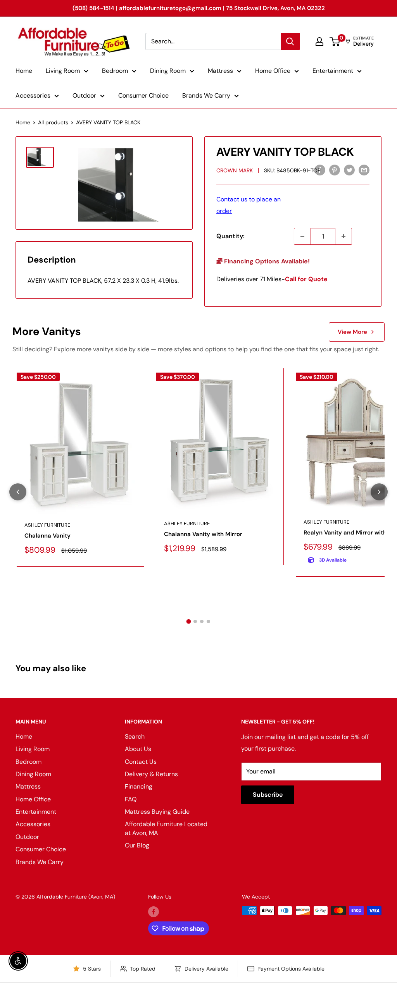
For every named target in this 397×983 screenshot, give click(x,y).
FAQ (130, 799)
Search (135, 736)
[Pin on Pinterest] (334, 169)
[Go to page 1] (188, 621)
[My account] (319, 41)
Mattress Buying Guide (157, 812)
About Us (138, 749)
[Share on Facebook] (319, 169)
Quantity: (230, 236)
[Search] (290, 41)
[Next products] (379, 491)
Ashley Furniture (47, 525)
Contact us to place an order (248, 205)
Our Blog (137, 845)
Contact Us (141, 762)
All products (53, 122)
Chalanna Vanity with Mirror (203, 534)
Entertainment (332, 71)
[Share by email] (364, 169)
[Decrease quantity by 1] (302, 236)
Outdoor (84, 95)
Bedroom (115, 71)
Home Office (272, 71)
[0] (335, 41)
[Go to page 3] (202, 621)
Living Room (63, 71)
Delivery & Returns (151, 774)
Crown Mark (234, 170)
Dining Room (168, 71)
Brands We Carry (206, 95)
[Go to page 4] (208, 621)
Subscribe (268, 795)
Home (24, 71)
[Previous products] (17, 491)
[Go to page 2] (195, 621)
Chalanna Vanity (47, 536)
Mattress (220, 71)
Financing (138, 786)
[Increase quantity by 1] (343, 236)
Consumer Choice (143, 95)
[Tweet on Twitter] (349, 169)
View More (352, 332)
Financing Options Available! (266, 261)
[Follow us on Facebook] (153, 911)
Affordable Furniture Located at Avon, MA (166, 828)
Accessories (33, 95)
